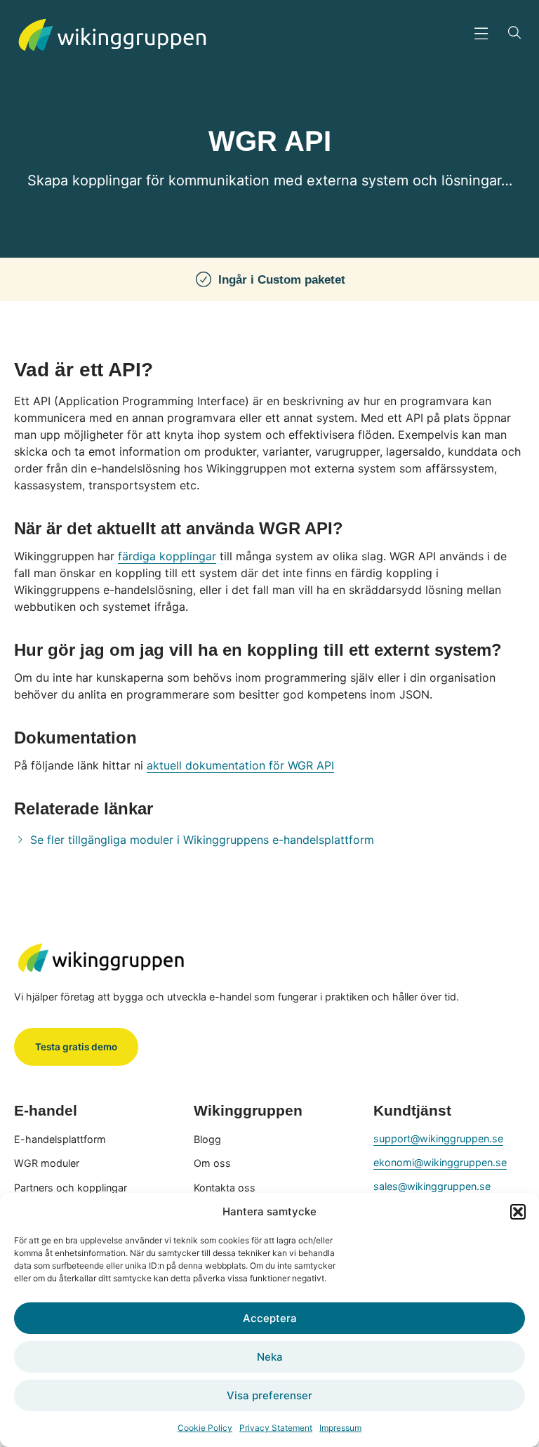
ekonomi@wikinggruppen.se (440, 1162)
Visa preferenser (269, 1395)
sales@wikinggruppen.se (432, 1186)
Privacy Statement (275, 1427)
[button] (518, 1212)
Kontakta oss (224, 1188)
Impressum (340, 1427)
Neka (270, 1356)
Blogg (207, 1139)
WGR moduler (46, 1163)
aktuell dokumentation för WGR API (240, 765)
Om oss (212, 1163)
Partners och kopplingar (70, 1188)
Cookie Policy (205, 1427)
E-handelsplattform (60, 1139)
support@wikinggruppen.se (438, 1138)
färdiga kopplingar (167, 556)
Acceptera (270, 1318)
